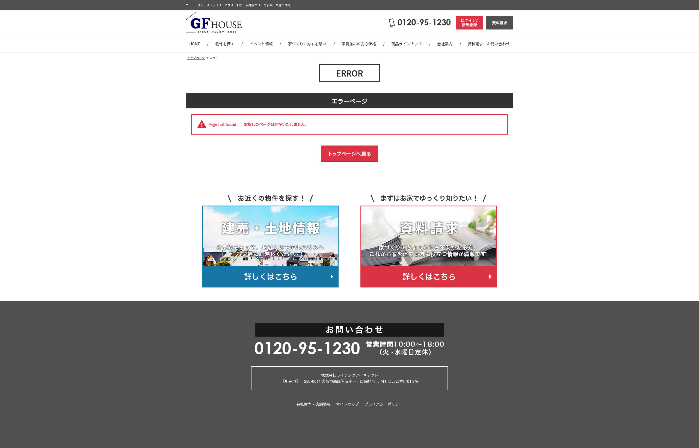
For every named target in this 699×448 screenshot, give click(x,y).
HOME (194, 43)
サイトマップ (347, 404)
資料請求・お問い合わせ (489, 43)
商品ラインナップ (406, 43)
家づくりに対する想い (307, 43)
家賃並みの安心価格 (359, 43)
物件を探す (225, 43)
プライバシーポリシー (384, 404)
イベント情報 (261, 43)
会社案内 (444, 43)
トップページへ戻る (349, 154)
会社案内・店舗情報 (313, 404)
